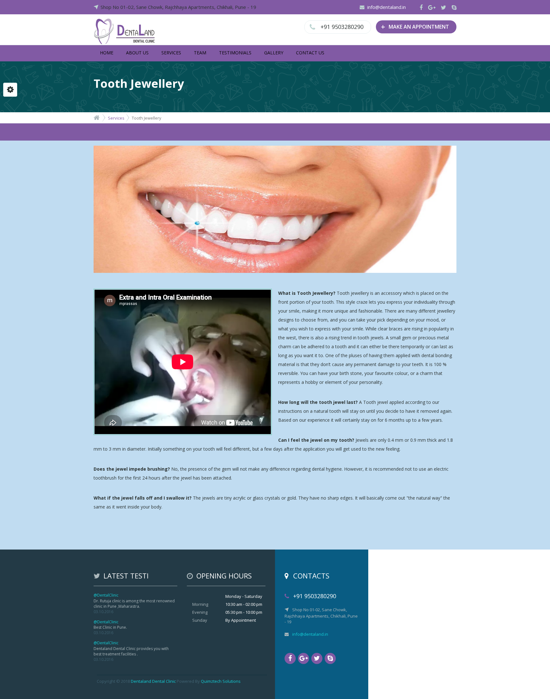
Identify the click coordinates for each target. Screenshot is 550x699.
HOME (106, 53)
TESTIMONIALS (235, 53)
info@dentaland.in (386, 7)
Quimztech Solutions (221, 681)
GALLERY (273, 53)
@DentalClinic (106, 595)
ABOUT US (137, 53)
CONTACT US (310, 53)
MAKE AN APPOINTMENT (415, 26)
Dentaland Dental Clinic (153, 681)
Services (116, 118)
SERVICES (171, 53)
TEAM (200, 53)
